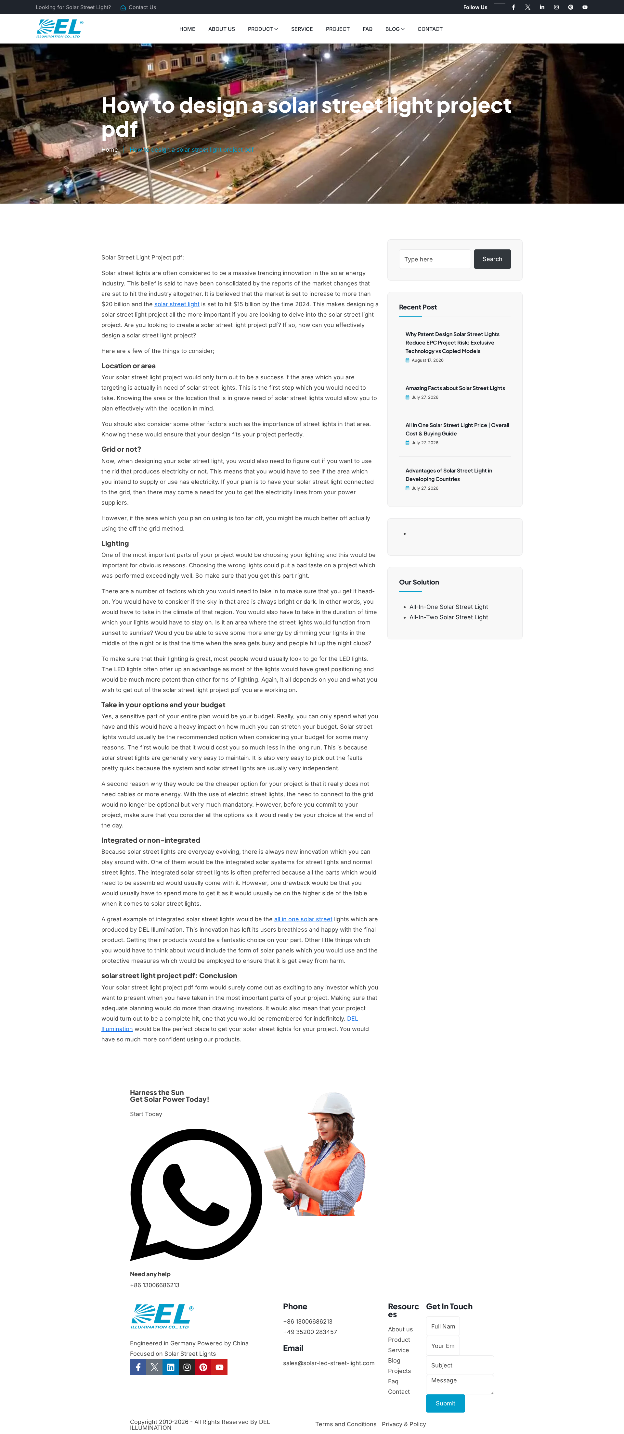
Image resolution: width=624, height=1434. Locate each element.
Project (338, 29)
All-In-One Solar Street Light (449, 606)
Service (302, 29)
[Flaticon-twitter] (527, 7)
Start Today (146, 1114)
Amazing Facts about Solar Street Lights (455, 387)
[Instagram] (556, 7)
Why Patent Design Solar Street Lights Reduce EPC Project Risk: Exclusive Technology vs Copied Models (453, 342)
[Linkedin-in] (542, 7)
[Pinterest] (570, 7)
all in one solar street (303, 919)
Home (187, 29)
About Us (221, 29)
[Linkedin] (170, 1367)
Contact (430, 29)
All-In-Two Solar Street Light (449, 617)
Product (260, 29)
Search (492, 259)
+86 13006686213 (154, 1285)
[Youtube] (585, 7)
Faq (367, 29)
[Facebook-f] (513, 7)
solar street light (177, 304)
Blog (392, 29)
